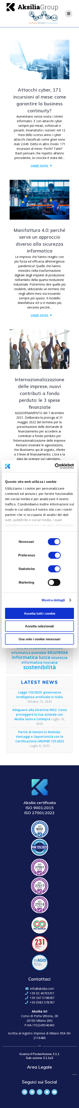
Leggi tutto (39, 165)
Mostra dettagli (53, 600)
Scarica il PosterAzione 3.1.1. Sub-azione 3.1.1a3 (39, 1056)
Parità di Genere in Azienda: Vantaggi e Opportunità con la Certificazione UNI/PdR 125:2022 (39, 736)
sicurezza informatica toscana (44, 660)
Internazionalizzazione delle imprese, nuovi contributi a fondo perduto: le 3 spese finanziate (39, 393)
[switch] (54, 554)
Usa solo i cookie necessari (39, 639)
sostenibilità (39, 667)
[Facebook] (24, 1092)
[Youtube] (54, 1092)
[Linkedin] (32, 1092)
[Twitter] (47, 1092)
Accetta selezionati (39, 626)
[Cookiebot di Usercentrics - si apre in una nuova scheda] (56, 466)
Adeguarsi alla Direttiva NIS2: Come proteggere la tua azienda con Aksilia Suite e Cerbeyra (39, 714)
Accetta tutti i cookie (39, 613)
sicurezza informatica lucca (40, 654)
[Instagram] (39, 1092)
